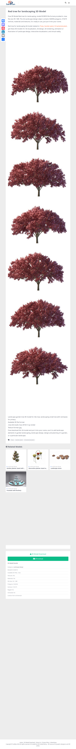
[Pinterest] (3, 28)
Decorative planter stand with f (38, 469)
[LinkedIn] (3, 32)
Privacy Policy (45, 742)
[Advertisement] (38, 48)
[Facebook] (3, 21)
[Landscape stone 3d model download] (60, 457)
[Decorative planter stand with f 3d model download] (38, 457)
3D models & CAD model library (38, 744)
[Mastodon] (3, 24)
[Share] (3, 39)
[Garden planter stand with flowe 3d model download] (16, 457)
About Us (38, 742)
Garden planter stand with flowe (16, 469)
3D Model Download (29, 742)
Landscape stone (56, 468)
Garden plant (49, 26)
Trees (42, 26)
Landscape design (12, 466)
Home (21, 742)
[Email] (3, 36)
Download (39, 559)
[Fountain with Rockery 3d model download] (16, 479)
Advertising (53, 742)
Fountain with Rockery (14, 490)
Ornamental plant (60, 26)
